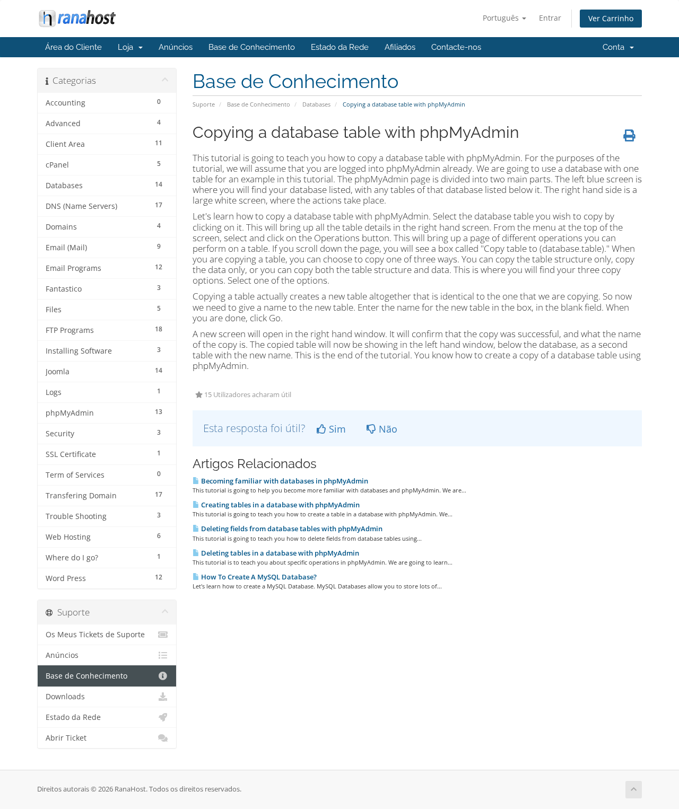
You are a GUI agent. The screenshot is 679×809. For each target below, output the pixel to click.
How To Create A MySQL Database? (258, 577)
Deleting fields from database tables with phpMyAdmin (290, 528)
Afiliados (400, 47)
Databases (316, 104)
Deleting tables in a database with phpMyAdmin (279, 553)
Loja (127, 47)
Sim (336, 429)
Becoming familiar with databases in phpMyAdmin (283, 481)
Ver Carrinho (610, 18)
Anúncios (176, 47)
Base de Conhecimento (251, 47)
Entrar (550, 18)
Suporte (204, 104)
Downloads (65, 696)
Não (386, 429)
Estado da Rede (340, 47)
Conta (616, 47)
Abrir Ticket (66, 738)
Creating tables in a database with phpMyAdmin (279, 504)
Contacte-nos (456, 47)
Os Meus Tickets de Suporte (95, 634)
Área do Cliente (73, 47)
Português (502, 18)
